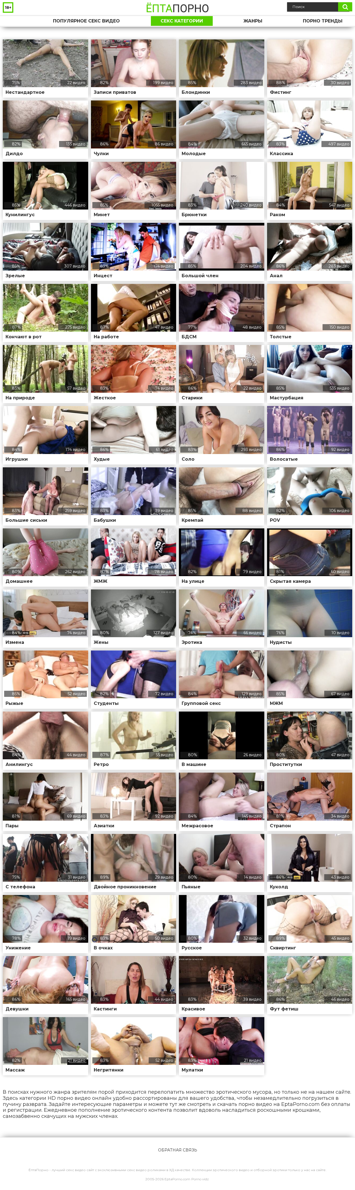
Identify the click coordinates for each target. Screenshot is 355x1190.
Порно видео (12, 21)
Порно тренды (323, 21)
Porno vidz (200, 1179)
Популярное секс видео (86, 21)
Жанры (253, 21)
